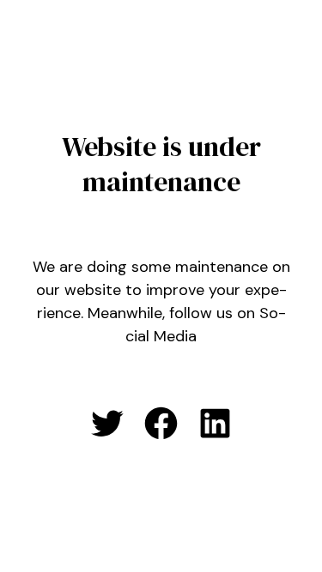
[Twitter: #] (107, 423)
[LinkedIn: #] (215, 423)
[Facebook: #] (161, 423)
